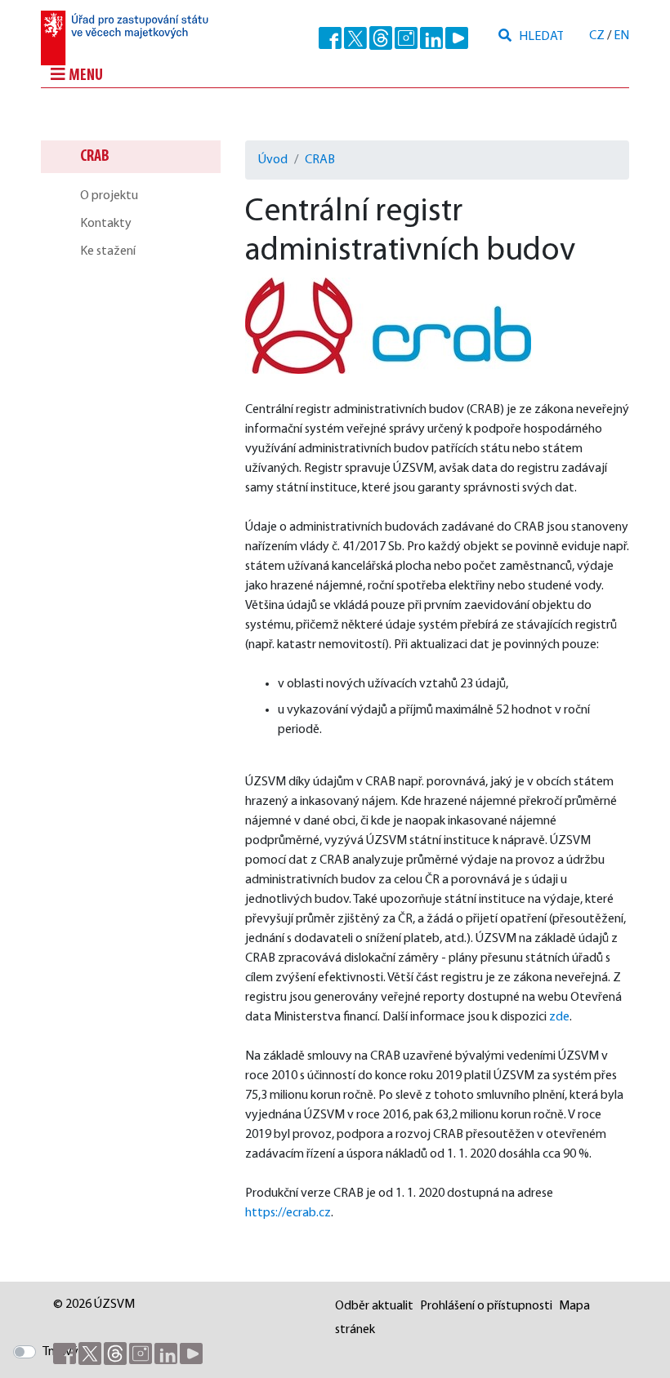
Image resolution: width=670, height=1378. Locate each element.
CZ (597, 35)
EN (621, 35)
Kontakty (106, 223)
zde (559, 1017)
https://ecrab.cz (288, 1213)
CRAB (94, 157)
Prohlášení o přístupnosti (486, 1306)
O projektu (109, 195)
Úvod (273, 160)
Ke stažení (108, 251)
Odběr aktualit (374, 1306)
